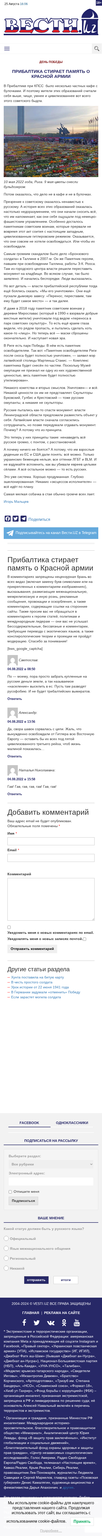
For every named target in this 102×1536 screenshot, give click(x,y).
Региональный (23, 1258)
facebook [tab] (29, 1123)
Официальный (23, 1239)
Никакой (17, 1268)
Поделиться (39, 519)
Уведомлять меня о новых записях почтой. (45, 939)
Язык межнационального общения (40, 1249)
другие (68, 1487)
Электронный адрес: (27, 1173)
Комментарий (19, 874)
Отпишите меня (26, 1191)
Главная (30, 1313)
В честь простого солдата (33, 982)
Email (12, 850)
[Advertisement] (51, 1058)
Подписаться (23, 1201)
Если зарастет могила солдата (36, 997)
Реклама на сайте (62, 1313)
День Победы (51, 62)
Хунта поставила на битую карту (37, 977)
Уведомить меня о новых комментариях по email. (50, 933)
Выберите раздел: (25, 1156)
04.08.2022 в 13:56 (21, 721)
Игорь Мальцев (16, 501)
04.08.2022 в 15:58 (21, 779)
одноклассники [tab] (72, 1123)
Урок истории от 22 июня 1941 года (40, 987)
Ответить (14, 699)
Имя (10, 833)
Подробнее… (51, 1531)
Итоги (66, 1280)
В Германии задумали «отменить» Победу (45, 992)
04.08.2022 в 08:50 (21, 669)
